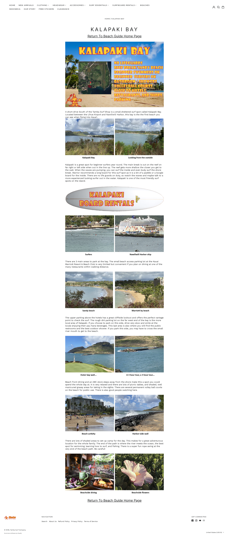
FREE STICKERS (46, 9)
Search (44, 521)
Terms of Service (91, 521)
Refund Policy (64, 521)
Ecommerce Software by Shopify (13, 533)
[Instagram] (196, 520)
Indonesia (15, 9)
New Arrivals (26, 5)
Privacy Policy (76, 521)
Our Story (30, 9)
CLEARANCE (63, 9)
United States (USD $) (214, 532)
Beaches (145, 5)
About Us (53, 521)
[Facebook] (193, 520)
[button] (218, 7)
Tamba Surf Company (18, 530)
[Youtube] (200, 520)
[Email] (204, 520)
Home (12, 5)
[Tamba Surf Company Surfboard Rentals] (114, 199)
